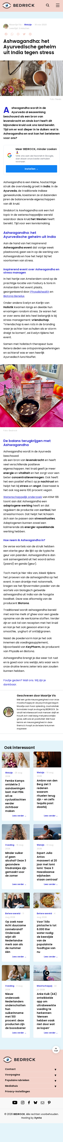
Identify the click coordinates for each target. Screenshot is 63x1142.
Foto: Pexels (55, 99)
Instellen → (31, 169)
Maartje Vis (15, 24)
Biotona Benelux (13, 296)
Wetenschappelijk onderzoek (22, 497)
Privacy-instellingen (17, 1091)
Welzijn (28, 24)
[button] (53, 1069)
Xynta (38, 1117)
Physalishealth (39, 292)
